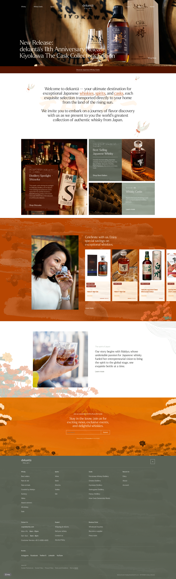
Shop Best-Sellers (100, 175)
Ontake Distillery (95, 480)
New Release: (36, 42)
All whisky (24, 507)
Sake (57, 480)
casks (118, 93)
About (125, 480)
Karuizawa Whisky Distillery (99, 476)
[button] (23, 7)
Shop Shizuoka (35, 205)
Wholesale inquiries (96, 527)
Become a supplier (95, 531)
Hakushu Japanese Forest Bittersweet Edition (149, 291)
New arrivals (25, 485)
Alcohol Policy (60, 540)
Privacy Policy (49, 568)
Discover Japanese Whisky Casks (88, 70)
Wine (57, 476)
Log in (128, 7)
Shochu (58, 485)
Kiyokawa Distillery (95, 485)
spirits (100, 93)
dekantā (23, 565)
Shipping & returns (62, 527)
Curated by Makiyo (28, 489)
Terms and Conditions (61, 568)
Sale (22, 511)
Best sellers (25, 476)
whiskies (87, 93)
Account (126, 485)
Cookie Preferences (27, 568)
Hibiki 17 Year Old (119, 292)
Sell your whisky (61, 531)
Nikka (23, 498)
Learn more (130, 209)
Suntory (24, 494)
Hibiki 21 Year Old (92, 292)
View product (89, 295)
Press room (93, 535)
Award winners (26, 502)
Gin (56, 494)
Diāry (124, 476)
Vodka (57, 489)
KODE (76, 568)
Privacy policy (88, 438)
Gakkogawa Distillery (96, 489)
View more (89, 308)
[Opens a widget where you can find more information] (7, 575)
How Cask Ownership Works (99, 498)
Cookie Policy (39, 568)
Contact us (59, 535)
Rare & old (25, 480)
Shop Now (152, 58)
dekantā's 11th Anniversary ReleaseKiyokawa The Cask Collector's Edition (67, 52)
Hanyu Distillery (94, 494)
